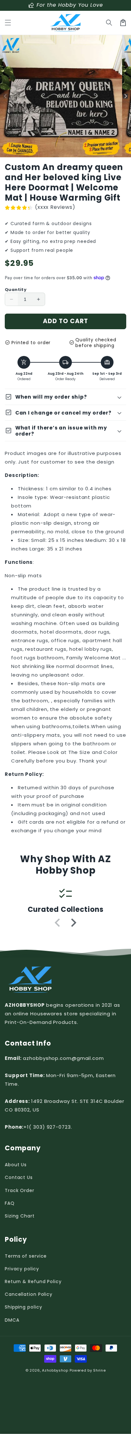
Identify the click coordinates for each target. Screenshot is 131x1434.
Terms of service (26, 1256)
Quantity (15, 290)
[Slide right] (125, 96)
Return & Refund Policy (33, 1281)
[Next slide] (73, 922)
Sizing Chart (20, 1216)
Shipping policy (23, 1307)
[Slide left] (5, 96)
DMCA (12, 1320)
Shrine (99, 1370)
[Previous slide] (57, 922)
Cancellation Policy (28, 1294)
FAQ (10, 1203)
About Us (16, 1164)
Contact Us (19, 1177)
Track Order (19, 1190)
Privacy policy (22, 1269)
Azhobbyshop (55, 1370)
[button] (8, 23)
